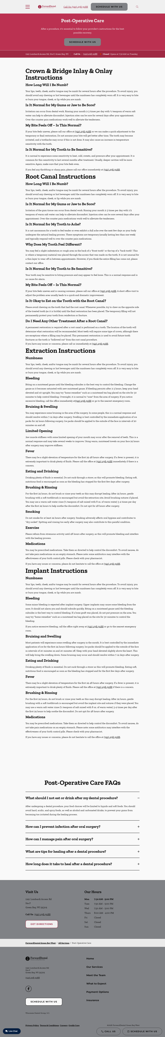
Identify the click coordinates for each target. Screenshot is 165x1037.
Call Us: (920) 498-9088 (76, 6)
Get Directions (42, 924)
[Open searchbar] (137, 6)
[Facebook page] (28, 989)
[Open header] (28, 6)
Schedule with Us (109, 6)
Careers (64, 1025)
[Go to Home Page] (47, 6)
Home (90, 958)
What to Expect (96, 983)
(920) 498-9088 (90, 54)
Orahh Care (73, 1025)
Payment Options (97, 991)
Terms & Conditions (49, 1025)
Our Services (94, 966)
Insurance (92, 1000)
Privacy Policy (32, 1025)
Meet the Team (96, 975)
